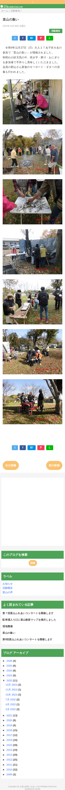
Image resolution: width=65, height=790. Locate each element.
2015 (9, 745)
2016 (9, 740)
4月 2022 (11, 704)
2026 (9, 660)
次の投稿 (10, 465)
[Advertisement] (32, 512)
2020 (9, 720)
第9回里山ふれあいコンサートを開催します (27, 639)
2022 (9, 680)
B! (31, 38)
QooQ (37, 789)
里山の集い (8, 632)
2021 (9, 715)
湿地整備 (7, 626)
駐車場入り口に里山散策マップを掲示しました (29, 619)
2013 (9, 754)
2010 (9, 769)
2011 (9, 764)
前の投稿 (54, 465)
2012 (9, 759)
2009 (9, 774)
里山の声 (7, 592)
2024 (9, 670)
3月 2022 (11, 709)
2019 (9, 725)
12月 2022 (12, 684)
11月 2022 (12, 689)
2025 (9, 665)
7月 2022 (11, 699)
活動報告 (55, 31)
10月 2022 (12, 694)
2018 (9, 730)
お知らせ (7, 583)
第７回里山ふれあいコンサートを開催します (28, 613)
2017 (9, 735)
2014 (9, 749)
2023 (9, 675)
